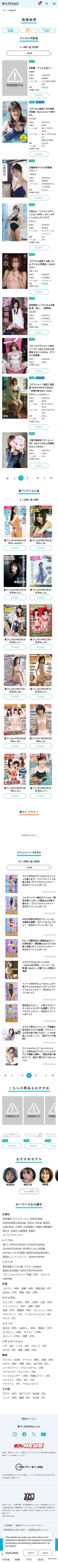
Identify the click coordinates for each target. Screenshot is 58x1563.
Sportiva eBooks (37, 1256)
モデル (10, 1363)
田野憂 (31, 72)
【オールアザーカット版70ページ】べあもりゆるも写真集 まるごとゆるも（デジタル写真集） (42, 350)
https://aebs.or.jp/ (8, 1516)
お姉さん (28, 1328)
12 (38, 478)
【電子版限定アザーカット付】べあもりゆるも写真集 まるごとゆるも (41, 443)
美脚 (34, 1306)
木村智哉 (45, 324)
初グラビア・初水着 (33, 1393)
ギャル (10, 1318)
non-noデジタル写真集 (14, 1252)
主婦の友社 (8, 1227)
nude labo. (8, 1278)
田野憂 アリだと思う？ (40, 68)
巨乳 (32, 1302)
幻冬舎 (38, 1223)
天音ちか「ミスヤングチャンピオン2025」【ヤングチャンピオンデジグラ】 (42, 214)
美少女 (10, 1328)
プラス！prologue (32, 1266)
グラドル (12, 1359)
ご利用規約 (8, 1525)
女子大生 (42, 1363)
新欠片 (6, 1231)
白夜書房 (23, 1231)
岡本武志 (45, 87)
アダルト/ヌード (31, 1383)
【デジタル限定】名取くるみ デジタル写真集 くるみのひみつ (42, 264)
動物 (25, 1397)
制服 (28, 1288)
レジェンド (13, 1379)
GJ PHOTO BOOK (12, 1248)
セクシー (12, 1336)
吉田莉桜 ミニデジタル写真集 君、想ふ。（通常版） (42, 306)
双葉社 (32, 1231)
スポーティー (13, 1314)
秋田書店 (7, 1219)
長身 (9, 1310)
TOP (4, 10)
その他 (39, 1397)
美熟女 (45, 1328)
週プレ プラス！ (28, 30)
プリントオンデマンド (14, 1274)
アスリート (12, 1383)
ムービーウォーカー (13, 1235)
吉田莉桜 (32, 312)
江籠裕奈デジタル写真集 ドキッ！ (41, 169)
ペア (9, 1346)
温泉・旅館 (28, 1350)
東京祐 (44, 416)
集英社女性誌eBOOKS (37, 1252)
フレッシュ (43, 1310)
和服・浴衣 (29, 1292)
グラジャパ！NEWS (46, 30)
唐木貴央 (45, 143)
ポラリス (45, 1274)
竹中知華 (32, 119)
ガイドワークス (21, 1219)
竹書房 (38, 1227)
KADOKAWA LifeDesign (14, 1223)
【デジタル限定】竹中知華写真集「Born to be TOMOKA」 (42, 112)
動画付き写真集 (10, 1270)
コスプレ (11, 1288)
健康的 (24, 1310)
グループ (39, 1346)
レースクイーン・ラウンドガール (24, 1367)
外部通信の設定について (38, 1530)
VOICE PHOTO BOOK (31, 1270)
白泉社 (14, 1231)
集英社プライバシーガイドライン (29, 1525)
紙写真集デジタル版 (13, 1266)
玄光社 (30, 1223)
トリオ (23, 1346)
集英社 (46, 1223)
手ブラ (10, 1393)
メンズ (10, 1397)
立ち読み (39, 95)
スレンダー (13, 1302)
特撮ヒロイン (40, 1375)
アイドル (31, 1359)
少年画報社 (28, 1227)
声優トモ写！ (33, 1274)
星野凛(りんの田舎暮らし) (39, 394)
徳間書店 (47, 1227)
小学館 (18, 1227)
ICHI (43, 237)
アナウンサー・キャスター (20, 1371)
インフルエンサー (16, 1375)
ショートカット (15, 1306)
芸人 (30, 1379)
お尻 (47, 1302)
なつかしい (13, 1332)
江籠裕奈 (32, 174)
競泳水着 (44, 1288)
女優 (48, 1359)
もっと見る (29, 1191)
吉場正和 (45, 283)
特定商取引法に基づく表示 (14, 1530)
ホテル (10, 1350)
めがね (10, 1292)
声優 (25, 1363)
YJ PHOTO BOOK (35, 1244)
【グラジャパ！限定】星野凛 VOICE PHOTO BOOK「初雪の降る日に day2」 (41, 387)
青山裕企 (45, 190)
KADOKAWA (36, 1219)
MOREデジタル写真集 (34, 1248)
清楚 (29, 1336)
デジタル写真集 (10, 30)
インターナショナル (38, 1314)
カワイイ (33, 1332)
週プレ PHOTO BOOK (14, 1244)
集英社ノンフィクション (15, 1256)
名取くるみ (33, 271)
